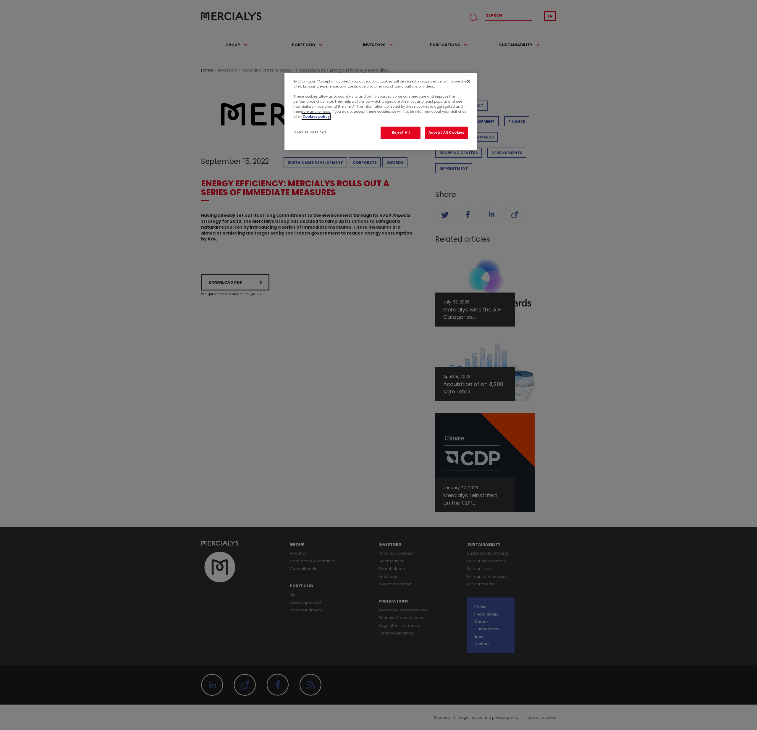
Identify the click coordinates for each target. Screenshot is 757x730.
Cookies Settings (310, 132)
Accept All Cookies (446, 132)
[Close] (468, 81)
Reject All (401, 132)
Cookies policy (316, 116)
